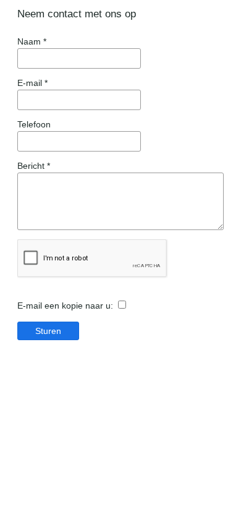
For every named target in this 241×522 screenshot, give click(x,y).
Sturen (48, 331)
